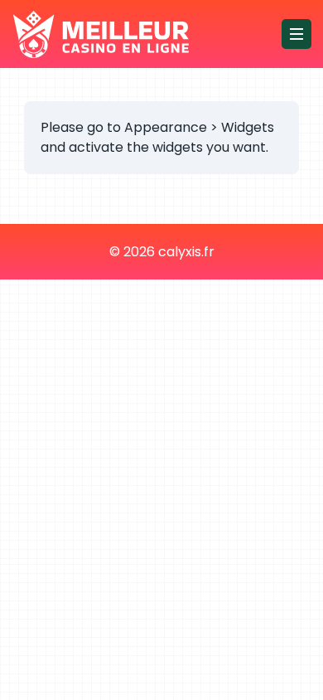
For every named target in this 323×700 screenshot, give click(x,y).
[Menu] (296, 34)
